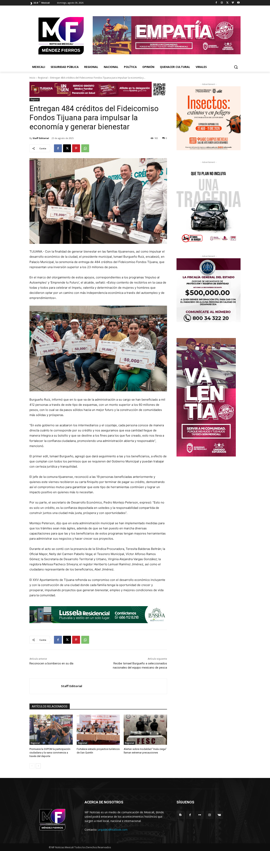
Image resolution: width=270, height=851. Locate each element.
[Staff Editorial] (45, 686)
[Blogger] (180, 815)
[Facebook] (216, 3)
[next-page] (38, 765)
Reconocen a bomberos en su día (51, 663)
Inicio (32, 77)
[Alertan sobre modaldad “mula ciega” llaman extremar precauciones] (145, 730)
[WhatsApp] (85, 148)
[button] (236, 67)
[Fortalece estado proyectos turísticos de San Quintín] (98, 730)
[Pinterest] (76, 148)
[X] (227, 3)
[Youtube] (238, 3)
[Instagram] (222, 3)
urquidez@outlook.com (112, 829)
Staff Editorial (41, 138)
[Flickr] (200, 815)
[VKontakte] (219, 815)
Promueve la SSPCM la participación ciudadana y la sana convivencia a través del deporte (49, 753)
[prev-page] (31, 765)
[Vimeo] (232, 3)
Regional (43, 77)
